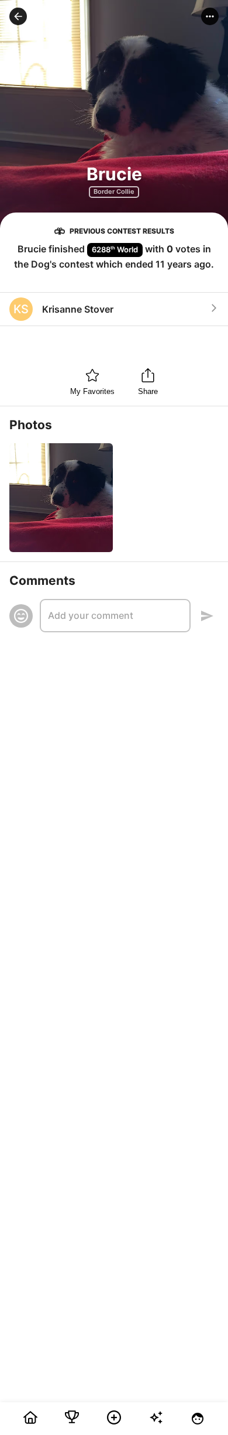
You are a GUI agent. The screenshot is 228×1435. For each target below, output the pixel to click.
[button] (18, 16)
